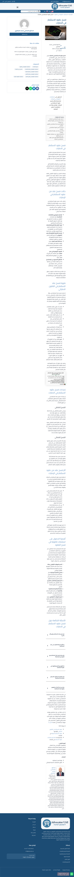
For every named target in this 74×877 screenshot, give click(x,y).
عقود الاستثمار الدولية (57, 733)
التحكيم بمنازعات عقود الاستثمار (54, 738)
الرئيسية (71, 14)
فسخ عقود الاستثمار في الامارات (56, 119)
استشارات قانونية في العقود (61, 14)
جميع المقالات (35, 67)
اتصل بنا (50, 722)
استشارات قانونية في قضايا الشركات (31, 69)
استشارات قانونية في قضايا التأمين (32, 74)
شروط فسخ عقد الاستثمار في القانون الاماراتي (55, 125)
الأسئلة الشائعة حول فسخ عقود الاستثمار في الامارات (56, 138)
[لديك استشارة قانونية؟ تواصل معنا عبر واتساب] (71, 874)
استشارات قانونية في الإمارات (55, 98)
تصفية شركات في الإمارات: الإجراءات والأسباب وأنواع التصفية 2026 (26, 48)
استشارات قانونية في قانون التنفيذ (32, 76)
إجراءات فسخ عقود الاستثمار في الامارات (56, 128)
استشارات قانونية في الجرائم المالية (32, 71)
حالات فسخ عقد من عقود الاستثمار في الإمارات (55, 121)
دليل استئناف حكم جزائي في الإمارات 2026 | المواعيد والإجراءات (26, 55)
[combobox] (30, 11)
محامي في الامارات (18, 69)
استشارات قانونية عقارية (18, 76)
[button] (17, 7)
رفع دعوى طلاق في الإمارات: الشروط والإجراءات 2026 (25, 52)
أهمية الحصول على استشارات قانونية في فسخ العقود (55, 135)
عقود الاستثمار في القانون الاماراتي (56, 730)
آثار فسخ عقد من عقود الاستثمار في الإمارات (55, 131)
